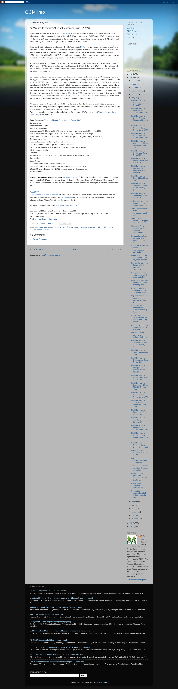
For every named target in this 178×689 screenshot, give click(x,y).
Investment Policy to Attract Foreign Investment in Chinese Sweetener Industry (62, 598)
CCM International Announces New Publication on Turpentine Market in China (62, 631)
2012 (132, 523)
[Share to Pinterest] (70, 223)
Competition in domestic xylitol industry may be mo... (138, 494)
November (136, 84)
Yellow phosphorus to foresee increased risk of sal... (139, 212)
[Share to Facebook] (67, 223)
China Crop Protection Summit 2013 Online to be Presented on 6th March (60, 647)
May (134, 505)
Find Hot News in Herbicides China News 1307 (139, 153)
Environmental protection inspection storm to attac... (139, 477)
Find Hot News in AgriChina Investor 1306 (138, 420)
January (135, 519)
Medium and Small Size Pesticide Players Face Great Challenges (56, 607)
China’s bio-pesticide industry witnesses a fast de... (139, 327)
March (134, 512)
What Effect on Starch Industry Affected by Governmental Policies (57, 654)
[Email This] (60, 223)
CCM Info (35, 12)
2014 (132, 74)
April (134, 508)
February (136, 515)
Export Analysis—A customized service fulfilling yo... (139, 299)
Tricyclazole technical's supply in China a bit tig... (139, 220)
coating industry (62, 227)
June (134, 502)
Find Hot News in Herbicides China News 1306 (139, 377)
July (134, 98)
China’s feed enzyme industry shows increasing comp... (139, 318)
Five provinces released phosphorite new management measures (57, 662)
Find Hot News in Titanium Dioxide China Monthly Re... (139, 187)
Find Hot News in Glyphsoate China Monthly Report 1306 (139, 386)
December (136, 81)
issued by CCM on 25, (71, 177)
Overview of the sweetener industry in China (139, 335)
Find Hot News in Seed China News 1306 (139, 352)
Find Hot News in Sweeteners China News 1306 (139, 360)
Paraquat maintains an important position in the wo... (139, 239)
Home (76, 249)
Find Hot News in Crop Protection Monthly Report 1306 (138, 403)
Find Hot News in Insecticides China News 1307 (139, 161)
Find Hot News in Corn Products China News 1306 (139, 445)
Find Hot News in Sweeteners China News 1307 (139, 195)
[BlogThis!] (62, 223)
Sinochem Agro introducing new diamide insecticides (138, 229)
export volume (76, 227)
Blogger (104, 682)
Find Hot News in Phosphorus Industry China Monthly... (138, 169)
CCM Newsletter (133, 34)
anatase (39, 227)
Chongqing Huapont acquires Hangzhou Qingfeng (50, 622)
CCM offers (65, 197)
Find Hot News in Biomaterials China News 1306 (139, 428)
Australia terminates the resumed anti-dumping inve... (139, 283)
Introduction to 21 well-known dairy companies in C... (139, 460)
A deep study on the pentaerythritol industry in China (139, 203)
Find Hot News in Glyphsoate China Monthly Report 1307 (139, 144)
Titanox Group (65, 33)
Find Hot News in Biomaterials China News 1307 (139, 110)
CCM (143, 536)
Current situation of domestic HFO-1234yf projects (139, 290)
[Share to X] (65, 223)
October (135, 87)
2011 (132, 526)
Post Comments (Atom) (50, 255)
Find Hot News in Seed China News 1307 (139, 178)
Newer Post (36, 249)
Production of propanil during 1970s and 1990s (49, 591)
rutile (99, 227)
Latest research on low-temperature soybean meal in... (139, 257)
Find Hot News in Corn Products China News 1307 (139, 128)
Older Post (115, 249)
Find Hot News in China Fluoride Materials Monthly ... (139, 119)
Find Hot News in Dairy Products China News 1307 (139, 135)
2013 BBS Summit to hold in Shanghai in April (48, 640)
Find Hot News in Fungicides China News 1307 (139, 103)
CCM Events (132, 31)
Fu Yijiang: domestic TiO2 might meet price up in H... (139, 275)
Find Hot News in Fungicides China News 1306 (139, 412)
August (135, 94)
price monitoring (89, 227)
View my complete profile (137, 580)
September (136, 91)
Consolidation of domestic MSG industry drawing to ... (139, 309)
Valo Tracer (131, 28)
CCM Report (132, 37)
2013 (132, 78)
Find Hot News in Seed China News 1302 (47, 614)
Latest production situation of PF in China (139, 453)
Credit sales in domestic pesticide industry (139, 485)
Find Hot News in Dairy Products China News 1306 (139, 395)
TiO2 (104, 227)
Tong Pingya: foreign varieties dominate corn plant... (139, 468)
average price (49, 227)
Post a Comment (40, 239)
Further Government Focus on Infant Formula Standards (139, 266)
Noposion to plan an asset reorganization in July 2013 (139, 249)
